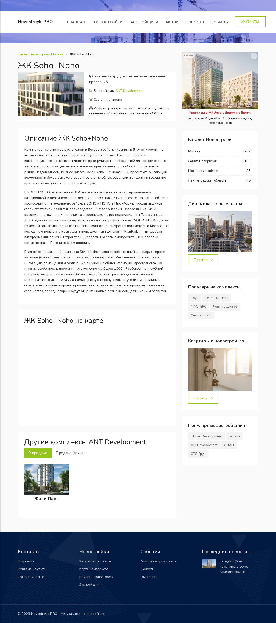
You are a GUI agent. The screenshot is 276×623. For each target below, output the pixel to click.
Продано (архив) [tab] (70, 453)
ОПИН (229, 445)
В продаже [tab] (37, 453)
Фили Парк (47, 499)
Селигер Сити (201, 315)
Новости (195, 22)
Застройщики (144, 22)
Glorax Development (206, 436)
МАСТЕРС (198, 306)
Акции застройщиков (158, 561)
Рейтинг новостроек (96, 576)
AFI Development (204, 445)
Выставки (148, 576)
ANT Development (129, 91)
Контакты (250, 22)
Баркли (234, 436)
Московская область (204, 170)
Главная (77, 22)
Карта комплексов (94, 569)
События (221, 22)
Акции (172, 22)
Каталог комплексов (95, 561)
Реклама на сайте (32, 569)
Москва (194, 151)
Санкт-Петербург (202, 161)
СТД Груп (198, 454)
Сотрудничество (31, 576)
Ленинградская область (207, 180)
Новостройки (108, 22)
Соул (194, 298)
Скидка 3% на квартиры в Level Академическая (234, 566)
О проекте (26, 561)
